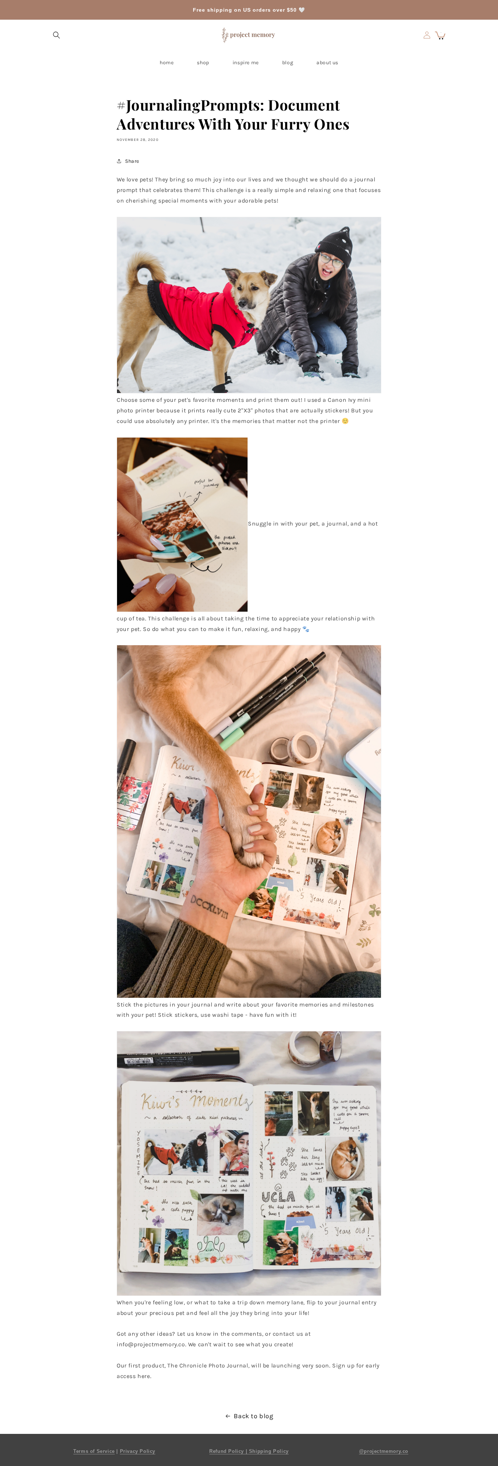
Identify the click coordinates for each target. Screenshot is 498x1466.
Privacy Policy (137, 1451)
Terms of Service (94, 1451)
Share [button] (132, 161)
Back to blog (253, 1416)
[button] (56, 35)
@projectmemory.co (383, 1451)
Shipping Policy (269, 1451)
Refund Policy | (229, 1451)
